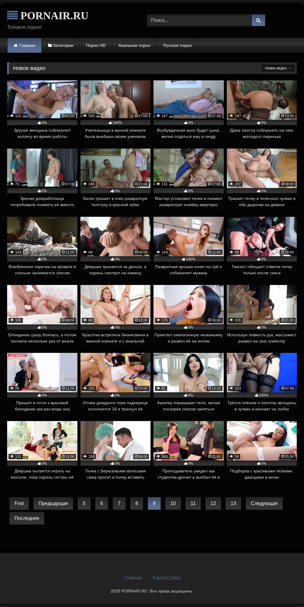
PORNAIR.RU (53, 16)
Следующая (264, 503)
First (19, 503)
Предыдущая (53, 503)
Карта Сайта (166, 577)
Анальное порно (134, 45)
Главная (27, 45)
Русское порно (177, 45)
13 (233, 503)
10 (173, 503)
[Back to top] (285, 589)
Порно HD (96, 45)
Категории (63, 45)
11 (193, 503)
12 (213, 503)
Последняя (27, 518)
